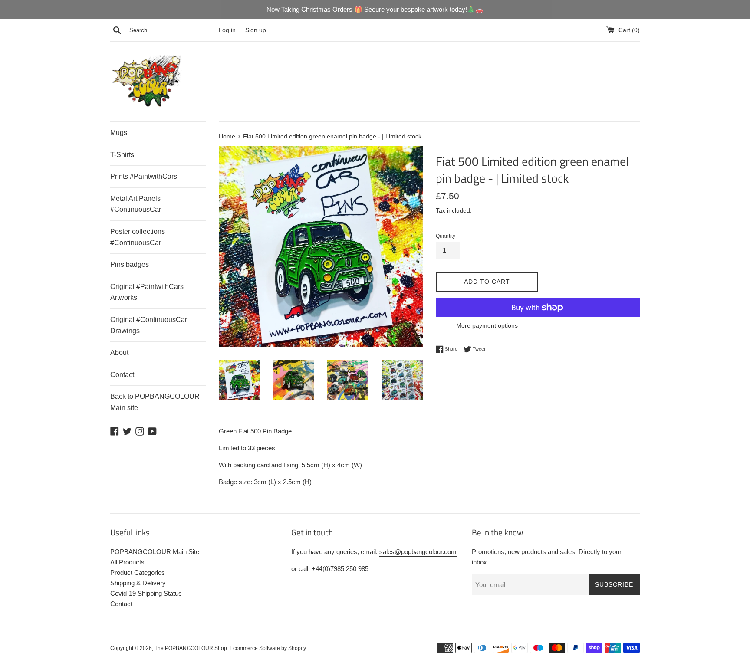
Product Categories (137, 572)
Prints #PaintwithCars (143, 176)
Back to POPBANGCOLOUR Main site (155, 402)
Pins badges (129, 264)
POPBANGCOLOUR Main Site (154, 551)
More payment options (487, 325)
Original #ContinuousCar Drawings (148, 325)
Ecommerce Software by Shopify (268, 648)
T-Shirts (122, 154)
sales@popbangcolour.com (418, 551)
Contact (122, 374)
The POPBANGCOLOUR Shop (191, 648)
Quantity (445, 236)
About (119, 352)
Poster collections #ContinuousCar (137, 237)
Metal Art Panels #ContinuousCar (135, 204)
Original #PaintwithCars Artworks (147, 292)
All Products (127, 562)
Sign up (255, 30)
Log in (227, 30)
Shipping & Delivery (138, 583)
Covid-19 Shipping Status (146, 593)
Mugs (118, 132)
